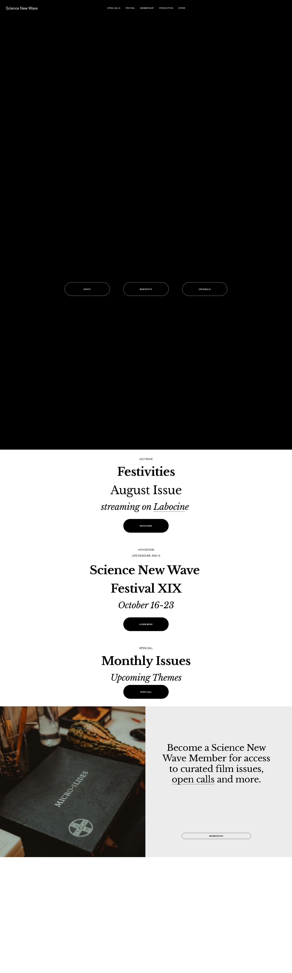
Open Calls (113, 7)
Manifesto (146, 289)
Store (181, 7)
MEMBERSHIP (216, 836)
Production (166, 7)
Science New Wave (22, 8)
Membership (147, 7)
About (87, 289)
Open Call (146, 692)
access (257, 758)
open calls (193, 779)
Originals (205, 289)
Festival (130, 7)
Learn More (146, 624)
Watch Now (146, 526)
